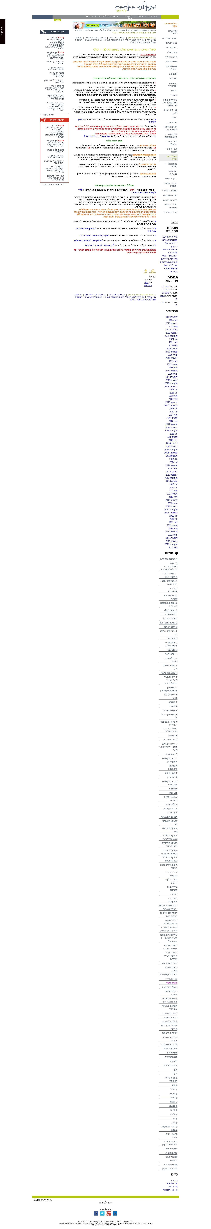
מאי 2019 (173, 361)
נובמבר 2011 (171, 541)
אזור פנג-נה (172, 122)
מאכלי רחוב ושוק (169, 987)
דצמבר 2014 (171, 443)
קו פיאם (173, 1110)
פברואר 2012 (171, 531)
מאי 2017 (173, 415)
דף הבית (152, 16)
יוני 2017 (173, 411)
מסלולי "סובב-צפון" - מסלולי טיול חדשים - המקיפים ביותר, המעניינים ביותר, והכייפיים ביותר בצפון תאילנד (54, 43)
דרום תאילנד (171, 47)
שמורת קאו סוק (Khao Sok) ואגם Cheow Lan (169, 103)
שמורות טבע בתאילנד (171, 142)
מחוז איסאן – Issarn (171, 150)
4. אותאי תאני (171, 654)
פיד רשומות (172, 1183)
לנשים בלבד (171, 983)
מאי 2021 (173, 342)
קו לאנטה (173, 1093)
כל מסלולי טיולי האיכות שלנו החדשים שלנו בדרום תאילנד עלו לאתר (54, 89)
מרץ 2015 (173, 440)
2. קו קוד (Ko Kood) (168, 622)
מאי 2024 (173, 320)
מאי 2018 (173, 396)
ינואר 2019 (172, 374)
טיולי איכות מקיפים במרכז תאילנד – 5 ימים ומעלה (168, 938)
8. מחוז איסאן (171, 773)
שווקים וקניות (171, 178)
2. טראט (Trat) (170, 610)
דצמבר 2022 (171, 329)
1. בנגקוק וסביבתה (168, 559)
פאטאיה (173, 90)
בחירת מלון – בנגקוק (171, 165)
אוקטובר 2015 (171, 430)
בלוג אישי (173, 894)
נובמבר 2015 (171, 427)
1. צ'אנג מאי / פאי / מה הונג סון (90, 30)
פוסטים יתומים (170, 1065)
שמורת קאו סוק (170, 1164)
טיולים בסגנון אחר (169, 963)
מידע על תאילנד (170, 200)
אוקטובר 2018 (171, 383)
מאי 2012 (173, 522)
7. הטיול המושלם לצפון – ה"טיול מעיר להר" (168, 747)
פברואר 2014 (171, 465)
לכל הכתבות (47, 114)
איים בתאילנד (171, 61)
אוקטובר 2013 (171, 478)
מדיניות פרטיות (170, 212)
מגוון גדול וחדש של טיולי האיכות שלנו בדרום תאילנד (55, 97)
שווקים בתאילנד (170, 1148)
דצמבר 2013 (171, 471)
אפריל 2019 (172, 364)
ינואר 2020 (172, 355)
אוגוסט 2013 (171, 481)
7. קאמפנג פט (171, 754)
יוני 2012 (173, 519)
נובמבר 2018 (171, 380)
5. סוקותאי (172, 702)
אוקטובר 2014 (171, 449)
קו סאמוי (173, 1101)
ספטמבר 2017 (170, 405)
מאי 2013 (173, 490)
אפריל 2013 (172, 493)
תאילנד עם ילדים (172, 157)
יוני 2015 (173, 434)
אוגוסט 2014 (171, 456)
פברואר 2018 (171, 402)
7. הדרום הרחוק (170, 739)
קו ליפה (174, 1097)
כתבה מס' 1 (104, 136)
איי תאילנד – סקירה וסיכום (171, 135)
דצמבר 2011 (171, 538)
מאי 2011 (173, 547)
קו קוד (174, 1118)
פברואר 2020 (171, 351)
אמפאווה (173, 74)
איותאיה (173, 95)
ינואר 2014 (172, 468)
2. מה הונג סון (171, 614)
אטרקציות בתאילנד (172, 32)
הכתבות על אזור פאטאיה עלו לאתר (56, 68)
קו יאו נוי (173, 1089)
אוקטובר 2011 (171, 544)
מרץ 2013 (173, 497)
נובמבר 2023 (171, 323)
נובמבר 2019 (171, 358)
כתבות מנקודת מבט (168, 974)
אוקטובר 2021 (171, 336)
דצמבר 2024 (171, 317)
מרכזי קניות (172, 1053)
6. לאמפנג (172, 735)
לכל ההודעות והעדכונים (53, 184)
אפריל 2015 (172, 437)
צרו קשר (89, 16)
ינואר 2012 (172, 535)
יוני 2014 (173, 462)
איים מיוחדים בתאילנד (171, 67)
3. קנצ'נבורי (172, 650)
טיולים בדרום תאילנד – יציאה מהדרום (170, 955)
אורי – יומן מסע (170, 808)
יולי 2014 (173, 459)
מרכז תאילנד (171, 43)
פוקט (175, 1069)
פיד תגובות (172, 1186)
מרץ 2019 (173, 367)
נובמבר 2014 (171, 446)
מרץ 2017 (173, 421)
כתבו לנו (165, 286)
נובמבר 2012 (171, 506)
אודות (140, 16)
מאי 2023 (173, 326)
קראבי (174, 117)
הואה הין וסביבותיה (172, 84)
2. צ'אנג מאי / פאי (169, 618)
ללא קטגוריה (171, 979)
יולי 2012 (173, 516)
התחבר (174, 1180)
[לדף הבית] (105, 14)
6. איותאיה (172, 706)
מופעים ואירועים (170, 1013)
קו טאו (174, 1085)
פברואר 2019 (171, 370)
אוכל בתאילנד (171, 804)
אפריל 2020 (172, 348)
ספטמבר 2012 (170, 512)
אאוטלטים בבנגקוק (168, 262)
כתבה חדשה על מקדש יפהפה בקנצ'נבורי (57, 75)
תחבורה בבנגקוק (169, 1168)
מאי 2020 (173, 345)
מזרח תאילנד (171, 57)
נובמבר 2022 (171, 333)
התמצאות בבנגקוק (172, 172)
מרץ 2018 (173, 399)
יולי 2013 (173, 484)
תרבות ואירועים (170, 195)
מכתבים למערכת (106, 16)
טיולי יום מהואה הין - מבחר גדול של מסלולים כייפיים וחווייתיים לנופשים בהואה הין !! (54, 106)
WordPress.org (170, 1190)
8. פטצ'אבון (172, 777)
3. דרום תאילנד (170, 627)
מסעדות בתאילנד (169, 190)
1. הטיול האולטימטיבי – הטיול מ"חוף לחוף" (168, 566)
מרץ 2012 (173, 528)
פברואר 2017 (171, 424)
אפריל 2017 (172, 418)
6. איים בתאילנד (170, 710)
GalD (36, 1200)
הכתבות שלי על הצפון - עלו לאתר (54, 81)
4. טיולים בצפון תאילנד (117, 30)
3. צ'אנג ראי (172, 638)
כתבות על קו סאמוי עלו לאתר (55, 62)
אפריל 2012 (172, 525)
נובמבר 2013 (171, 475)
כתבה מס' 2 (89, 136)
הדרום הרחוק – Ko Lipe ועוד (170, 128)
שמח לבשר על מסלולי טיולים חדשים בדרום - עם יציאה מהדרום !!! (55, 55)
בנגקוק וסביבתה (169, 38)
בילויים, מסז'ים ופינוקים (170, 184)
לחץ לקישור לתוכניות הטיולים (94, 235)
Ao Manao (172, 788)
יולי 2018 (173, 389)
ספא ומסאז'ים (171, 1057)
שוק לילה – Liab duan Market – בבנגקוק (170, 268)
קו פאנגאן (173, 1106)
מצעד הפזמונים (170, 1048)
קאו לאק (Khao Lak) (170, 111)
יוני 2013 (173, 487)
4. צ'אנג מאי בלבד (169, 673)
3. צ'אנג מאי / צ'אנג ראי (95, 37)
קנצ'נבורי (173, 78)
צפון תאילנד (172, 52)
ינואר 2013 (172, 503)
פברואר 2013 (171, 500)
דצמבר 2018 (171, 377)
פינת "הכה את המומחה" (170, 206)
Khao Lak (173, 793)
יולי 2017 (173, 408)
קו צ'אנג (173, 1114)
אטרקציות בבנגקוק (168, 817)
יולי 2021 (173, 339)
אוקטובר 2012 (171, 509)
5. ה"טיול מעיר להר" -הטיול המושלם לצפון (170, 680)
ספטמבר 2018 (170, 386)
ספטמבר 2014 (170, 452)
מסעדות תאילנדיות (168, 1044)
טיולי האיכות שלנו (171, 24)
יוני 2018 (173, 392)
